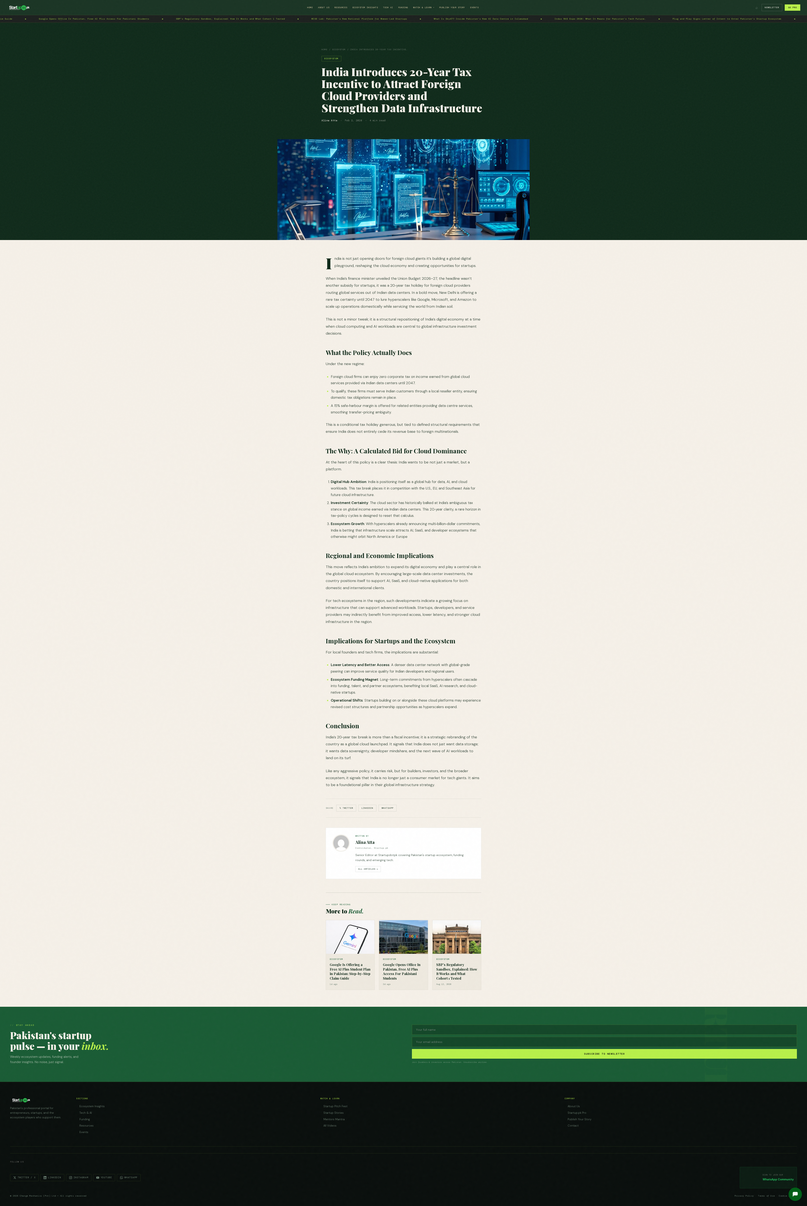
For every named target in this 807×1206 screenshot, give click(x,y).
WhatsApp (387, 808)
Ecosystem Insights (365, 7)
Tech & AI (85, 1113)
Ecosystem (338, 49)
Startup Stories (333, 1113)
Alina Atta (364, 842)
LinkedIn (367, 808)
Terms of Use (766, 1195)
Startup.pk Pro (577, 1113)
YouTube (106, 1177)
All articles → (368, 869)
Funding (403, 7)
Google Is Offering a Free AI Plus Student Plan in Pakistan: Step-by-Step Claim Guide (640, 18)
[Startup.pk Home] (19, 7)
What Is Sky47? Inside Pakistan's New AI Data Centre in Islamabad (128, 18)
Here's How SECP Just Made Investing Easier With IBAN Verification (503, 18)
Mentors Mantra (334, 1119)
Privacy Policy (744, 1195)
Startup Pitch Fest (335, 1106)
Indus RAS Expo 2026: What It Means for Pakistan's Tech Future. (247, 18)
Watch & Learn (423, 7)
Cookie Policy (788, 1195)
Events (474, 7)
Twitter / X (27, 1177)
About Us (323, 7)
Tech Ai (388, 7)
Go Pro (792, 7)
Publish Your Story (452, 7)
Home (310, 7)
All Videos (329, 1125)
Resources (340, 7)
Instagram (81, 1177)
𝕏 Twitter (346, 808)
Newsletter (772, 7)
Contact (573, 1125)
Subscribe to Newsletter (604, 1054)
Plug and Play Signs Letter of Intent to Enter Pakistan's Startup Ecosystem (374, 18)
